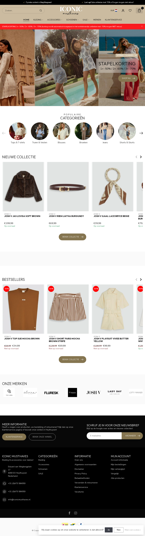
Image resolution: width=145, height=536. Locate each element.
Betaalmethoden (82, 478)
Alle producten (117, 478)
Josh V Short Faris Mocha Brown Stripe (64, 340)
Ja (109, 529)
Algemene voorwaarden (85, 464)
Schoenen (71, 19)
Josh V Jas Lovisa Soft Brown (22, 216)
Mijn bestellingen (118, 464)
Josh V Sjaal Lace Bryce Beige (111, 216)
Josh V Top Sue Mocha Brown (22, 338)
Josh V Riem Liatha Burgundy (66, 216)
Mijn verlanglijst (118, 469)
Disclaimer (79, 469)
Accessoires (53, 19)
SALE (85, 19)
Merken (97, 19)
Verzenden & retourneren (86, 482)
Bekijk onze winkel (42, 437)
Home (26, 19)
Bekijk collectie (70, 236)
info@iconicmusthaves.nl (19, 499)
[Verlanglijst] (130, 10)
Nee (119, 529)
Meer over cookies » (133, 530)
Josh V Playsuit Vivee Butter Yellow (111, 340)
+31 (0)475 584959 (16, 483)
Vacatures (79, 491)
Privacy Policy (81, 473)
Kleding (37, 19)
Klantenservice (113, 19)
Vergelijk (115, 473)
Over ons (79, 460)
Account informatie (119, 460)
